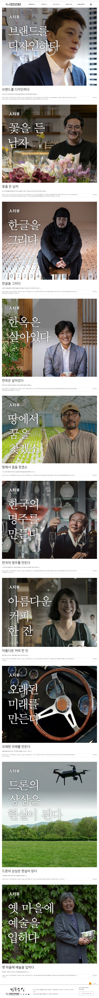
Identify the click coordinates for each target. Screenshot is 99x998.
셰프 (71, 97)
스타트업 (72, 194)
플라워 (33, 196)
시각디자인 (62, 291)
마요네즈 (59, 97)
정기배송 (13, 196)
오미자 (73, 570)
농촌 (48, 475)
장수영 (73, 291)
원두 (53, 658)
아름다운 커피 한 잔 (15, 651)
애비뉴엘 (75, 194)
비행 (42, 879)
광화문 (41, 194)
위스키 (9, 99)
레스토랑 (51, 97)
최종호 (3, 293)
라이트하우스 (47, 97)
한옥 (73, 388)
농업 (44, 475)
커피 (20, 196)
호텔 (3, 390)
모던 (52, 388)
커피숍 (68, 658)
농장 (46, 475)
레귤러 (49, 291)
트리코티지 (31, 99)
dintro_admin (6, 97)
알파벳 (66, 291)
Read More (95, 97)
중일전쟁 (63, 388)
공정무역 (40, 658)
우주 (51, 879)
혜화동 (75, 388)
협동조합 (64, 475)
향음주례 (5, 572)
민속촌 (54, 388)
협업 (67, 475)
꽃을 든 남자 (10, 186)
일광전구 (15, 99)
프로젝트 (38, 99)
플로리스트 (44, 196)
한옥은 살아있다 (13, 380)
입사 (18, 99)
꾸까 (44, 194)
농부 (40, 475)
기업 (41, 754)
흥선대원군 (12, 390)
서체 (55, 291)
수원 (52, 975)
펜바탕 (6, 293)
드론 (38, 879)
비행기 (45, 879)
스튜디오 (6, 99)
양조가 (68, 570)
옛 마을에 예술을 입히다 (18, 967)
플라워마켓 (36, 196)
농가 (43, 658)
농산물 (42, 475)
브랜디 (55, 570)
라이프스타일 (48, 194)
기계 (36, 879)
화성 (74, 975)
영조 (71, 570)
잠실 (6, 196)
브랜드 (66, 97)
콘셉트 (28, 99)
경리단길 (37, 194)
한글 (12, 293)
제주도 (23, 99)
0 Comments (45, 99)
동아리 (39, 97)
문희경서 (52, 570)
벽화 (45, 975)
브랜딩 (68, 97)
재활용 (58, 658)
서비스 (68, 194)
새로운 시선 (30, 97)
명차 (52, 754)
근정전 (45, 388)
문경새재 (48, 570)
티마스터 (29, 196)
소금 (73, 97)
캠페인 (63, 658)
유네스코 (57, 975)
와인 (76, 570)
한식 (41, 99)
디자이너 (42, 97)
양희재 (68, 291)
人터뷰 (26, 97)
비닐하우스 (52, 475)
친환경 (61, 475)
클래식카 (73, 754)
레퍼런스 (52, 291)
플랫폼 (40, 196)
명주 (44, 570)
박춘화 (59, 194)
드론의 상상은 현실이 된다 (19, 871)
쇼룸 (75, 97)
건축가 (37, 388)
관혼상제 (41, 570)
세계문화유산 (48, 975)
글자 (40, 291)
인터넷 (55, 658)
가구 (36, 754)
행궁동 (72, 975)
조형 (76, 291)
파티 (71, 388)
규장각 (43, 388)
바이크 (55, 754)
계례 (36, 570)
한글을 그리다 (11, 283)
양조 (66, 570)
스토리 (62, 754)
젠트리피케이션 (62, 975)
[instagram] (26, 994)
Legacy (23, 97)
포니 (3, 756)
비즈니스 (65, 194)
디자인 (46, 291)
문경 (46, 570)
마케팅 (63, 97)
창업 (16, 196)
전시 (20, 99)
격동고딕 (37, 291)
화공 (8, 390)
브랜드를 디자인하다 (15, 89)
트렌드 (25, 196)
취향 (69, 388)
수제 (60, 754)
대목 (50, 388)
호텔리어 (5, 390)
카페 (25, 99)
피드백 (51, 196)
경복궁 (40, 388)
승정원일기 (63, 570)
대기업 (36, 97)
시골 (55, 475)
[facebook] (21, 994)
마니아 (50, 754)
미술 (43, 975)
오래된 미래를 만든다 (16, 746)
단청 (48, 388)
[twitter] (23, 994)
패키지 (35, 99)
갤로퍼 (38, 754)
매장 (57, 194)
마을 (41, 975)
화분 (53, 196)
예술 (54, 975)
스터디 (3, 99)
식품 (51, 658)
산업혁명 (48, 879)
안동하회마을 (58, 388)
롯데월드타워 (53, 194)
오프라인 (3, 196)
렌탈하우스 (56, 97)
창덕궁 (66, 388)
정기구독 (9, 196)
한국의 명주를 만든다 (16, 563)
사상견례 (58, 570)
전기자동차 (69, 754)
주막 (3, 572)
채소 (57, 475)
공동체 (36, 475)
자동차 (65, 754)
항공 (55, 879)
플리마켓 (47, 196)
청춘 (59, 475)
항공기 (57, 879)
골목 (36, 975)
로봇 (40, 879)
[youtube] (28, 994)
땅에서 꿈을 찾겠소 (14, 467)
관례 (38, 570)
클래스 (22, 196)
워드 (71, 291)
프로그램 (9, 293)
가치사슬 (37, 658)
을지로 (12, 99)
